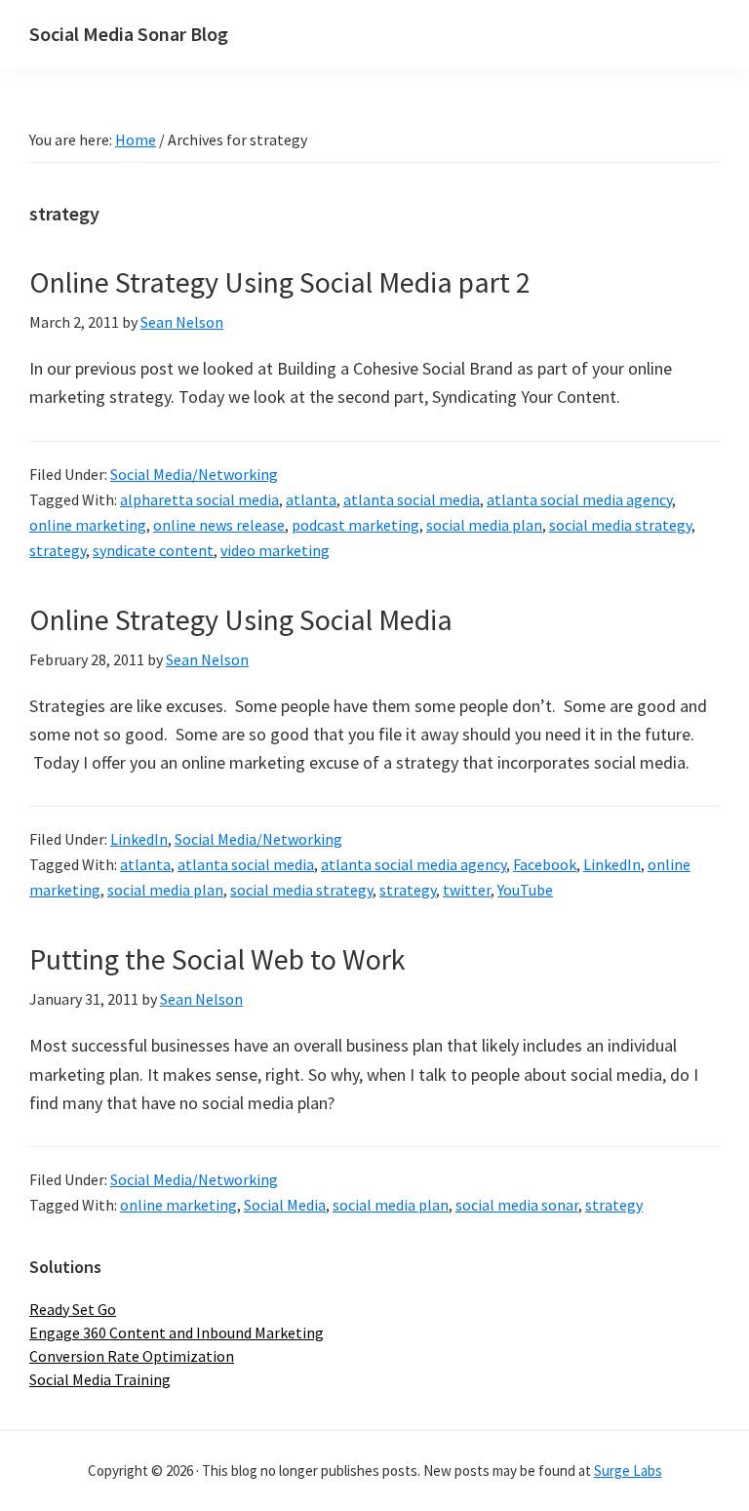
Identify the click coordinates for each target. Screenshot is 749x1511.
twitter (467, 889)
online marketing (87, 525)
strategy (57, 550)
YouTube (525, 889)
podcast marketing (355, 525)
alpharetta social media (199, 499)
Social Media (285, 1204)
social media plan (484, 525)
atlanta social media (411, 499)
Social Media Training (100, 1379)
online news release (219, 525)
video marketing (275, 550)
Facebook (544, 864)
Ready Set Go (72, 1309)
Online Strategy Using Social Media (241, 619)
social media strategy (620, 525)
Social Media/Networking (194, 474)
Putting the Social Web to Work (217, 958)
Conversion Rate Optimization (131, 1356)
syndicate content (153, 550)
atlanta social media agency (579, 499)
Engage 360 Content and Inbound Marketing (176, 1332)
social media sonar (516, 1204)
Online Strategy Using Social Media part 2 (280, 281)
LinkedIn (139, 839)
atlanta (311, 499)
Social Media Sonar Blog (128, 33)
